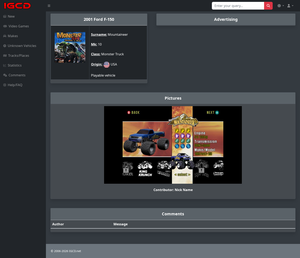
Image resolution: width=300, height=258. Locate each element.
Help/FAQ (15, 85)
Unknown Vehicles (22, 45)
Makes (13, 36)
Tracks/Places (18, 55)
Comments (17, 75)
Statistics (15, 65)
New (11, 16)
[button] (281, 6)
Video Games (19, 26)
